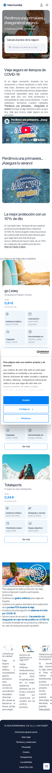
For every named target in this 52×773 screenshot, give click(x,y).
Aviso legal (26, 737)
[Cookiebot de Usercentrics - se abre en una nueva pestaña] (37, 352)
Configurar (24, 409)
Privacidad (26, 747)
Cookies (26, 752)
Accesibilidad (26, 762)
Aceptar (26, 400)
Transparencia (26, 757)
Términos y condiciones (26, 742)
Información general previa (26, 732)
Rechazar (26, 418)
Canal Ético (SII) (26, 767)
